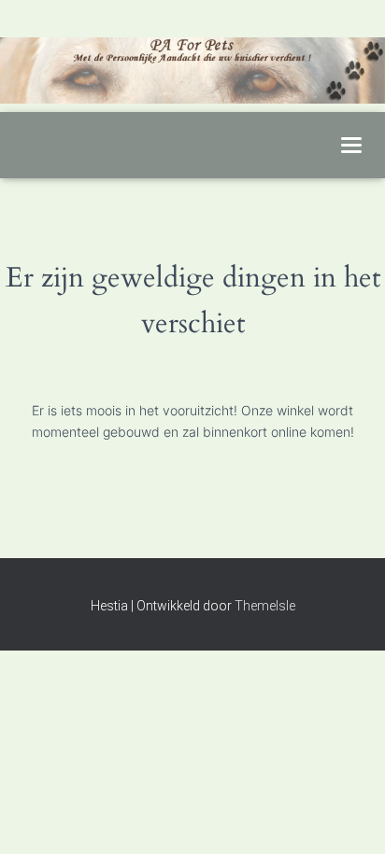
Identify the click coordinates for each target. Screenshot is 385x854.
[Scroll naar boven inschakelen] (348, 816)
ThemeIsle (265, 605)
